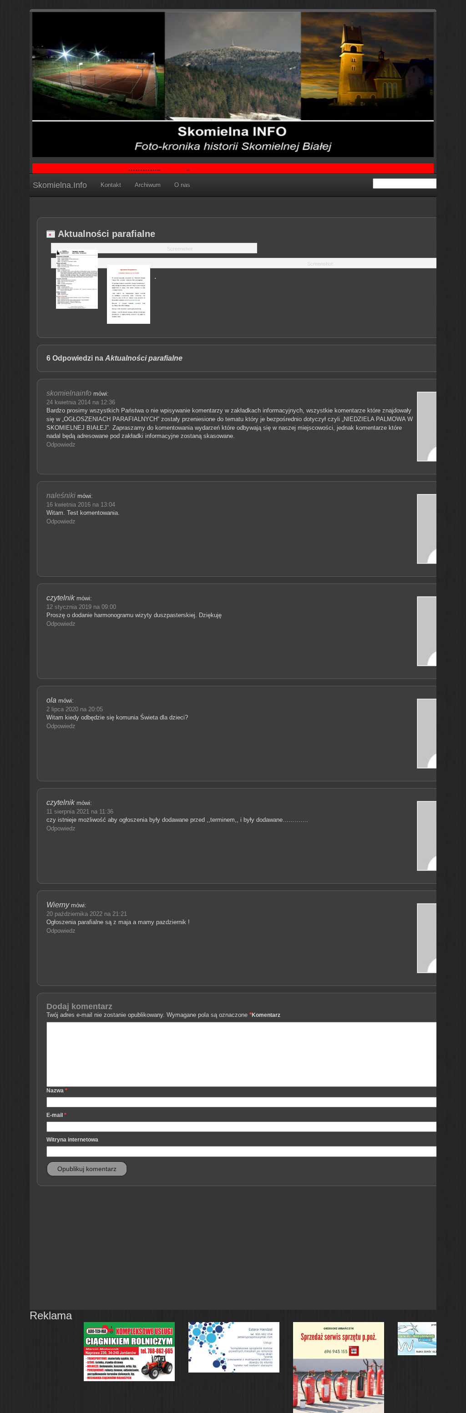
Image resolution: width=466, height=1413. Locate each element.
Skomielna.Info (60, 185)
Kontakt (111, 184)
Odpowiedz (61, 444)
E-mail (56, 1115)
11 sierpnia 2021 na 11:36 (79, 811)
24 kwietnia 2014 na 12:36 (80, 402)
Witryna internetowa (72, 1139)
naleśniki (61, 495)
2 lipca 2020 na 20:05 (74, 709)
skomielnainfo (68, 393)
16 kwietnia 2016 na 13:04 (80, 504)
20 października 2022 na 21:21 (86, 913)
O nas (182, 184)
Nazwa (56, 1090)
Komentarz (266, 1015)
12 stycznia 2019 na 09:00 (81, 606)
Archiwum (148, 184)
